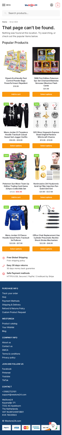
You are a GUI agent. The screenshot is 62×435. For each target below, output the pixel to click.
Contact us (7, 346)
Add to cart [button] (15, 94)
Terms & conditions (11, 353)
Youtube (6, 376)
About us (6, 342)
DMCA (5, 350)
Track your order (10, 293)
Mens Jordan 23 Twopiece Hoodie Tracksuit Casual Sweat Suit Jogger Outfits (16, 134)
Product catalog (9, 323)
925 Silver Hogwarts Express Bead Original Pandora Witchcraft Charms (46, 134)
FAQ (4, 297)
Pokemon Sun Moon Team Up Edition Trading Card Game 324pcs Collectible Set (16, 186)
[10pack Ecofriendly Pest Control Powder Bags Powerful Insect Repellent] (16, 61)
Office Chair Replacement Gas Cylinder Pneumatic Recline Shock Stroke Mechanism (46, 237)
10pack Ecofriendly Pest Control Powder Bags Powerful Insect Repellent (16, 80)
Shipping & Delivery (11, 304)
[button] (57, 5)
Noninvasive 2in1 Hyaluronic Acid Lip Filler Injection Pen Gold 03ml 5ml (46, 186)
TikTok (5, 380)
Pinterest (6, 372)
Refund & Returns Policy (13, 308)
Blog (4, 331)
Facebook (7, 369)
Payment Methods (10, 301)
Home (4, 22)
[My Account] (51, 5)
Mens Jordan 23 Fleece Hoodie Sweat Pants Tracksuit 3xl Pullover (15, 237)
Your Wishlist (8, 327)
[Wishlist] (23, 51)
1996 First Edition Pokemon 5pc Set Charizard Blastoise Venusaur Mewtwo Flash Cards (46, 82)
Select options (46, 94)
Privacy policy (8, 357)
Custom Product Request (14, 312)
